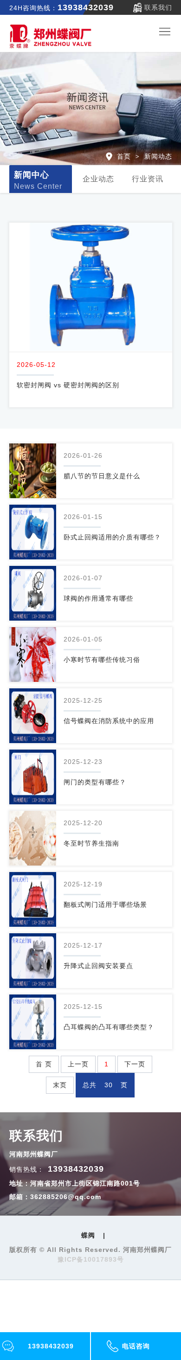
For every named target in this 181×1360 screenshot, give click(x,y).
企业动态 (98, 179)
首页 (124, 156)
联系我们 (158, 7)
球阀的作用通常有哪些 (98, 598)
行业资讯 (147, 179)
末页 (60, 1085)
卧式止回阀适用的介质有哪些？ (112, 537)
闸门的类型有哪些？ (95, 782)
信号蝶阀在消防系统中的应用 (109, 721)
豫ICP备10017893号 (91, 1259)
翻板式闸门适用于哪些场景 (105, 904)
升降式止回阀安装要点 (98, 965)
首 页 (44, 1064)
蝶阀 (88, 1235)
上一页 (78, 1064)
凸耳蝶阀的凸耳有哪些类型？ (109, 1027)
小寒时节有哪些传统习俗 (102, 659)
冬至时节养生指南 (91, 843)
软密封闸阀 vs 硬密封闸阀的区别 (68, 385)
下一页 (134, 1064)
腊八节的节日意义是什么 (102, 476)
